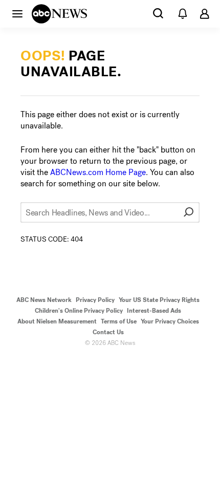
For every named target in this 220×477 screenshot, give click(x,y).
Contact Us (108, 332)
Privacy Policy (95, 300)
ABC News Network (44, 300)
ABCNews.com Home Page (98, 172)
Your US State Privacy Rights (159, 300)
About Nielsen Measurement (57, 321)
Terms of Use (119, 321)
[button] (17, 13)
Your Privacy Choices (170, 321)
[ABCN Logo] (59, 14)
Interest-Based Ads (154, 311)
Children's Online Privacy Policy (79, 311)
